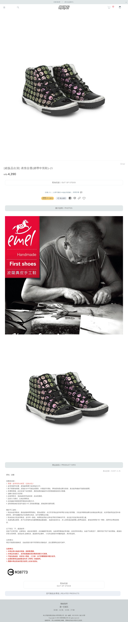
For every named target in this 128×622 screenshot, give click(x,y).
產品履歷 (62, 198)
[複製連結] (79, 198)
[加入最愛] (84, 198)
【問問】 (30, 559)
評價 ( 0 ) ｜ (49, 192)
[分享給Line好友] (74, 198)
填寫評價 (76, 192)
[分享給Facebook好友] (70, 198)
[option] (62, 86)
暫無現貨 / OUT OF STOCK (64, 182)
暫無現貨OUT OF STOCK (64, 584)
